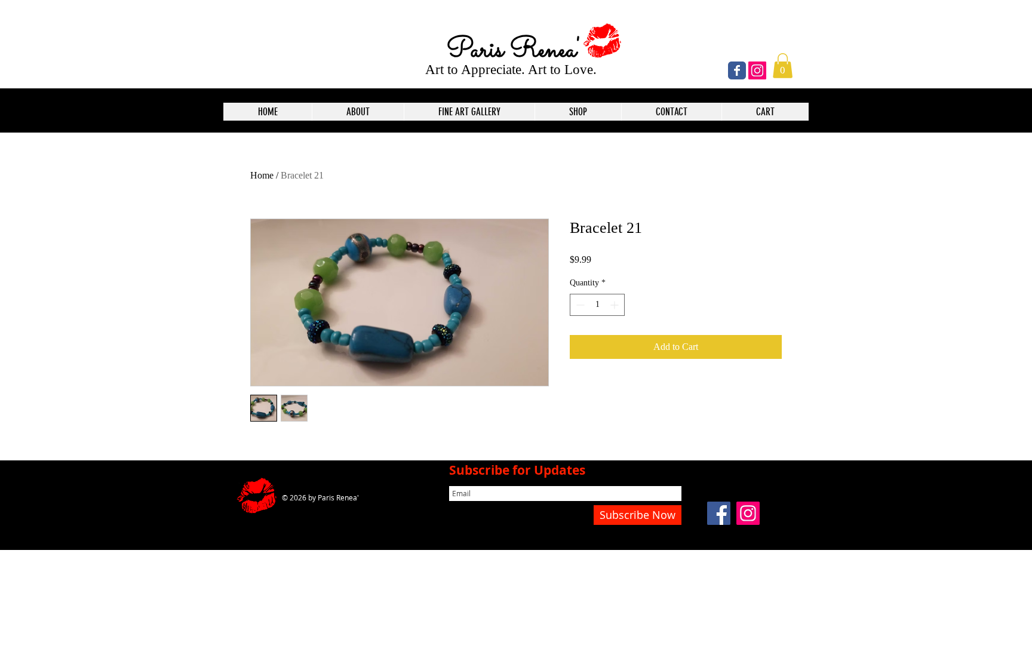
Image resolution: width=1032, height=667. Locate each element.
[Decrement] (579, 304)
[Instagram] (757, 70)
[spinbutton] (597, 304)
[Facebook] (718, 513)
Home (262, 175)
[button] (782, 65)
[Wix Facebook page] (737, 70)
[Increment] (615, 304)
